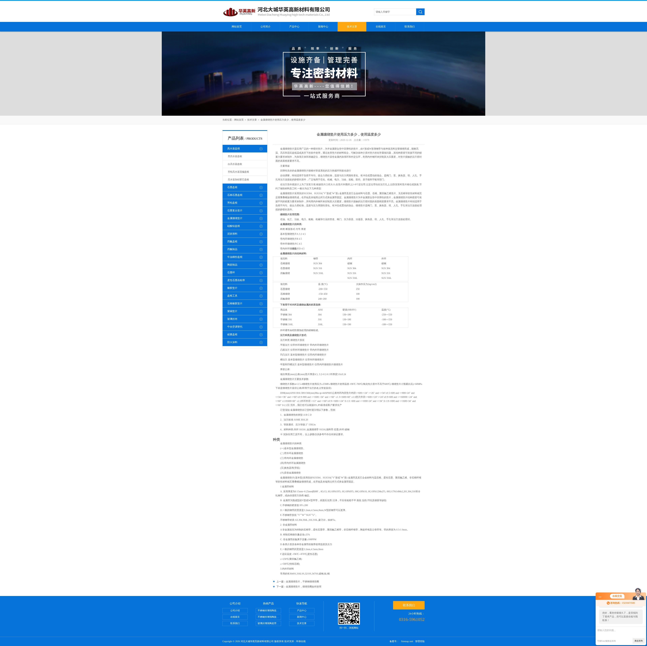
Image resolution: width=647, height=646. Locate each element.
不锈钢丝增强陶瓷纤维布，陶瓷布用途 (269, 610)
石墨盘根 (232, 187)
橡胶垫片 (232, 288)
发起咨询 (639, 641)
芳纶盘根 (232, 202)
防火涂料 (232, 342)
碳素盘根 (232, 334)
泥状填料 (232, 233)
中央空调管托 (234, 326)
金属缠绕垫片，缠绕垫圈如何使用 (303, 586)
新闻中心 (323, 26)
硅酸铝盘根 (233, 226)
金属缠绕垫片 (234, 218)
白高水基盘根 (235, 164)
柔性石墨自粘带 (236, 280)
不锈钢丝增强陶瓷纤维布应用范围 (269, 617)
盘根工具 (232, 295)
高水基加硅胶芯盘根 (238, 179)
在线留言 (381, 26)
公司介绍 (235, 610)
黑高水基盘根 (235, 156)
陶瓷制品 (232, 264)
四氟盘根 (232, 241)
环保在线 (301, 641)
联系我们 (410, 26)
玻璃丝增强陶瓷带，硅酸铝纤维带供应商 (269, 623)
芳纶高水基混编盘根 (238, 172)
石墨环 (231, 272)
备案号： (394, 641)
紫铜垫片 (232, 311)
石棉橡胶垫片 (234, 303)
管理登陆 (420, 641)
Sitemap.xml (407, 641)
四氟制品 (232, 249)
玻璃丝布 (232, 319)
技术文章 (352, 26)
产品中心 (294, 26)
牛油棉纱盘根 (234, 257)
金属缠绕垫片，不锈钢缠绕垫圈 (302, 581)
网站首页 (237, 26)
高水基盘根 (233, 148)
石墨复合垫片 (234, 210)
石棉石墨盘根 (234, 195)
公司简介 (265, 26)
